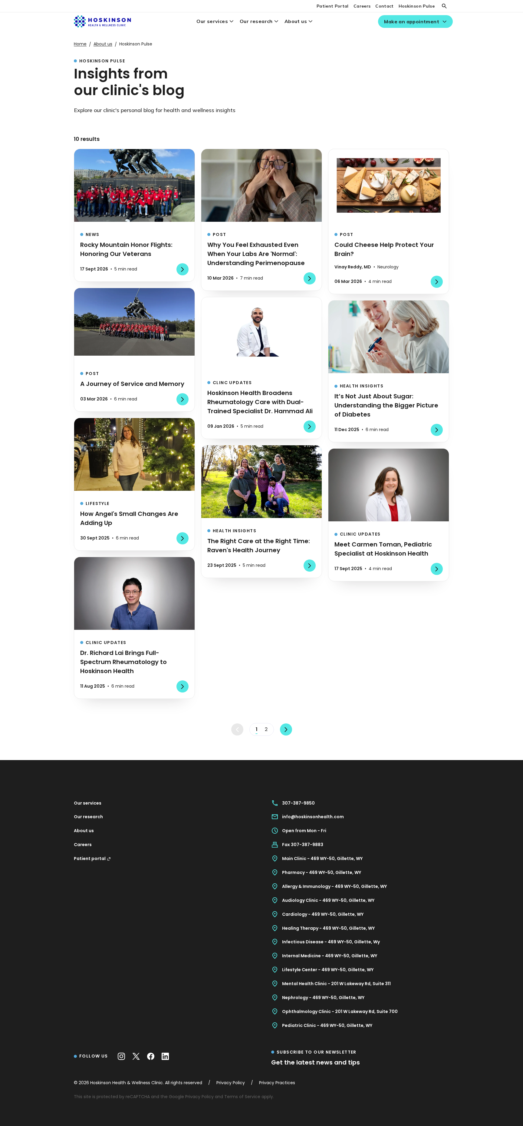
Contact (384, 6)
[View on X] (136, 1056)
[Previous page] (237, 729)
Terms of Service (242, 1097)
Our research (256, 21)
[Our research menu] (276, 21)
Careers (362, 6)
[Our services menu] (231, 21)
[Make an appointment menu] (444, 21)
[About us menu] (310, 21)
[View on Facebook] (150, 1056)
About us (296, 21)
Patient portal (90, 858)
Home (80, 44)
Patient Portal (333, 6)
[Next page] (286, 729)
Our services (212, 21)
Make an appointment (411, 21)
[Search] (444, 6)
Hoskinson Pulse (417, 6)
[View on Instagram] (121, 1056)
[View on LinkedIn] (165, 1056)
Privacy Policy (199, 1097)
